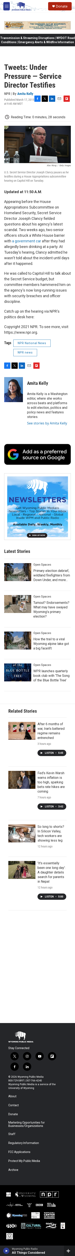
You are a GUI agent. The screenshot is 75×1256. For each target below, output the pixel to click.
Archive (13, 1170)
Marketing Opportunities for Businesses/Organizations (26, 1124)
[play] (6, 1251)
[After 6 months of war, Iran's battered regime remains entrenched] (21, 731)
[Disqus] (37, 967)
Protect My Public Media (24, 1161)
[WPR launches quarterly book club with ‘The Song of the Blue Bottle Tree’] (17, 672)
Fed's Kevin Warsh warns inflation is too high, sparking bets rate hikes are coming (51, 782)
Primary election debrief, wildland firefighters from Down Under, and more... (51, 575)
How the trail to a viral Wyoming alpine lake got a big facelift (51, 643)
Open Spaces (42, 564)
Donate (62, 6)
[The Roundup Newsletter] (37, 506)
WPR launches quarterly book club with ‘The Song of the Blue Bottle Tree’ (51, 675)
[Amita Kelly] (13, 389)
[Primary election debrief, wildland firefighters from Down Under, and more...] (17, 572)
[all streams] (69, 1251)
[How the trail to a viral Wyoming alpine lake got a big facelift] (17, 640)
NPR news (25, 352)
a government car (26, 241)
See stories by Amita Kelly (47, 423)
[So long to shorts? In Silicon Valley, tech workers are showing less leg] (21, 833)
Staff (11, 1134)
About (12, 1096)
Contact (13, 1105)
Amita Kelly (25, 94)
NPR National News (32, 343)
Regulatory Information (23, 1143)
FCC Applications (19, 1152)
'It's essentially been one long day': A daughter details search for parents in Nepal (51, 872)
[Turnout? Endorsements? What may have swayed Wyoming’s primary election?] (17, 604)
